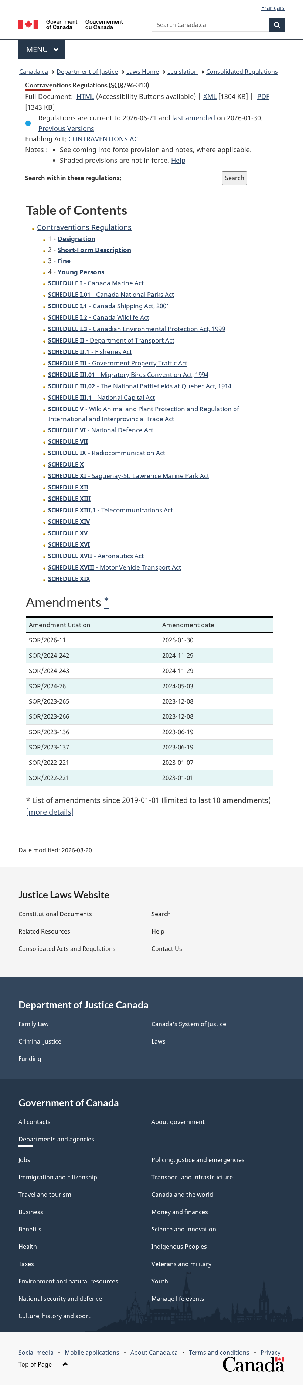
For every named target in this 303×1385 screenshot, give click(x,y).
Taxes (26, 1264)
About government (178, 1122)
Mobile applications (92, 1352)
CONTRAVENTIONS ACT (105, 138)
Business (30, 1212)
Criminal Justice (39, 1041)
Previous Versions (66, 128)
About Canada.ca (154, 1352)
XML (210, 96)
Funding (29, 1059)
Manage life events (178, 1299)
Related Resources (44, 931)
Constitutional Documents (55, 914)
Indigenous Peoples (179, 1247)
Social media (36, 1352)
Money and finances (180, 1212)
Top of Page (35, 1364)
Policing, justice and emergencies (198, 1160)
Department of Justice (87, 72)
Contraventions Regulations (84, 227)
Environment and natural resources (68, 1281)
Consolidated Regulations (242, 72)
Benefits (29, 1229)
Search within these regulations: (73, 178)
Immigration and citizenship (57, 1177)
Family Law (33, 1024)
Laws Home (142, 72)
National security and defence (60, 1299)
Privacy (270, 1352)
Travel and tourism (44, 1194)
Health (27, 1247)
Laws (159, 1041)
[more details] (50, 812)
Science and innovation (184, 1229)
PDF (263, 96)
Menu (38, 49)
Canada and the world (182, 1194)
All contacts (34, 1122)
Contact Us (167, 949)
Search (161, 914)
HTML (85, 96)
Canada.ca (33, 72)
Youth (160, 1281)
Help (178, 160)
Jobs (24, 1160)
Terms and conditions (219, 1352)
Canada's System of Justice (189, 1024)
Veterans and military (181, 1264)
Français (273, 8)
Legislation (182, 72)
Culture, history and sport (54, 1316)
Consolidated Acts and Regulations (67, 949)
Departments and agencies (56, 1139)
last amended (193, 117)
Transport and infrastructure (192, 1177)
